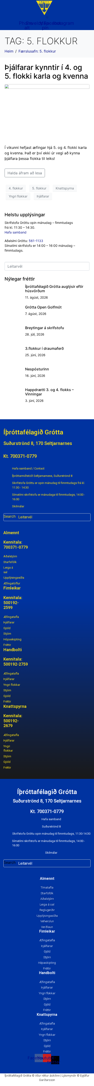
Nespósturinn (37, 369)
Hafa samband (15, 232)
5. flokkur (39, 188)
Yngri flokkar (18, 196)
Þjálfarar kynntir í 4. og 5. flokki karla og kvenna (46, 72)
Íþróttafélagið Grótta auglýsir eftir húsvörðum (54, 288)
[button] (47, 17)
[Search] (86, 517)
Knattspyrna (65, 188)
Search (10, 516)
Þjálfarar (43, 196)
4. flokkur (16, 188)
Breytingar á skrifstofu (44, 327)
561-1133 (36, 241)
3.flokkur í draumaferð (44, 348)
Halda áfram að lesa (25, 173)
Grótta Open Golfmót (43, 307)
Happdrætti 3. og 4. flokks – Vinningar (49, 391)
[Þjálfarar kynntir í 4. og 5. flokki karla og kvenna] (47, 112)
